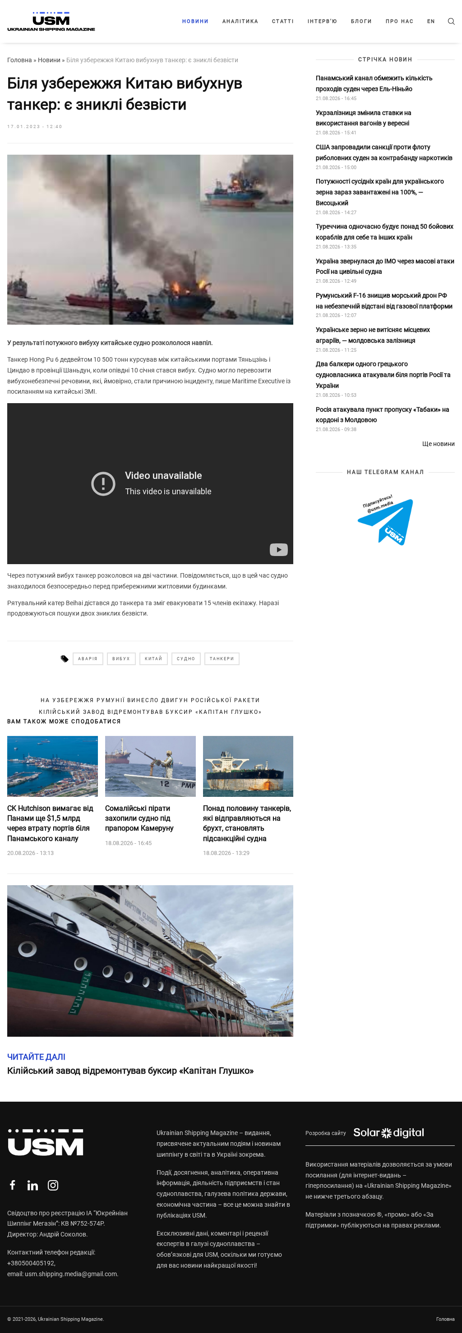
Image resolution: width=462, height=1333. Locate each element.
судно (186, 659)
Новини (195, 21)
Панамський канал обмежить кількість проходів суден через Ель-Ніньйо (374, 83)
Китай (153, 659)
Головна (19, 60)
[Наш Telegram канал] (385, 521)
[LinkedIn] (33, 1185)
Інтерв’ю (322, 21)
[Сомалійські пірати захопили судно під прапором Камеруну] (150, 766)
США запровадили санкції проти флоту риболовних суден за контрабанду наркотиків (384, 152)
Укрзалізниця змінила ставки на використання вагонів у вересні (363, 118)
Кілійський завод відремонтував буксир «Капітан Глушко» (150, 712)
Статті (283, 21)
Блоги (361, 21)
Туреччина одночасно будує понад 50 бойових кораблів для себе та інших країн (384, 232)
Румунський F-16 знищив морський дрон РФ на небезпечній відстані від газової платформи (384, 301)
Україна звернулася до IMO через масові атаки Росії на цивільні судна (385, 266)
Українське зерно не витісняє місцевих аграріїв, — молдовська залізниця (373, 335)
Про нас (400, 21)
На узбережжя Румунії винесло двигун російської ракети (150, 700)
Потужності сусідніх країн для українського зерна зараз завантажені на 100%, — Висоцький (380, 192)
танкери (222, 659)
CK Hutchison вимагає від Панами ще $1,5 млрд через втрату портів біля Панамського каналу (50, 823)
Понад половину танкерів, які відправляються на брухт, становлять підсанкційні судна (247, 823)
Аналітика (240, 21)
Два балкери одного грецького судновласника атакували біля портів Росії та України (383, 374)
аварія (88, 659)
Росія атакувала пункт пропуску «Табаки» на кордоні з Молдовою (382, 415)
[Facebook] (12, 1185)
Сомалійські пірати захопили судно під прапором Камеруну (139, 818)
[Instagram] (53, 1185)
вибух (121, 659)
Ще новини (438, 443)
